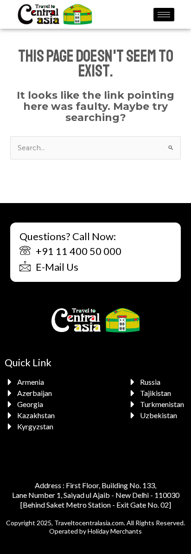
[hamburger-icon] (163, 14)
